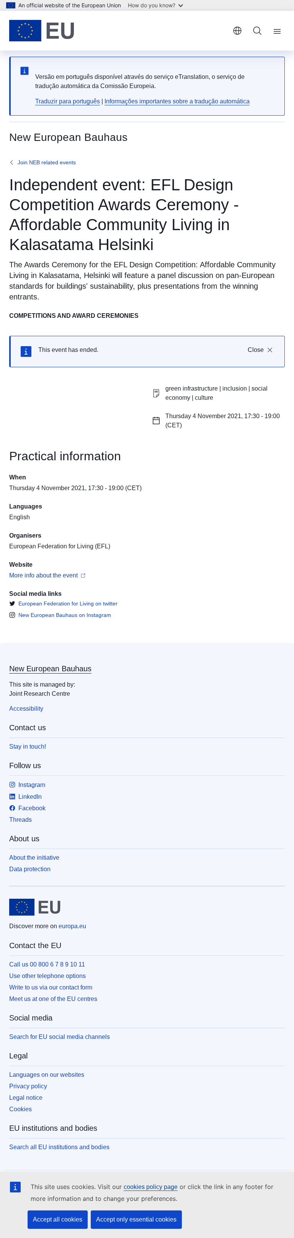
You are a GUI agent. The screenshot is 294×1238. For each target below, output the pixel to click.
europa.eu (72, 926)
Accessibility (26, 708)
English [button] (237, 30)
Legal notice (25, 1097)
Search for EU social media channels (59, 1037)
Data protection (30, 869)
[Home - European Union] (41, 30)
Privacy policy (28, 1086)
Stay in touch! (27, 746)
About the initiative (34, 857)
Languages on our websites (46, 1074)
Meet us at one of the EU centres (53, 999)
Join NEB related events (47, 162)
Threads (20, 819)
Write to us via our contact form (50, 987)
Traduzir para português (67, 101)
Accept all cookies (57, 1219)
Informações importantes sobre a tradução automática (177, 101)
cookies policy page (151, 1187)
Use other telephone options (47, 976)
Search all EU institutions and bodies (59, 1147)
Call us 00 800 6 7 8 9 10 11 (47, 964)
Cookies (20, 1109)
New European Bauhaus (50, 668)
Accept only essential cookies (136, 1219)
